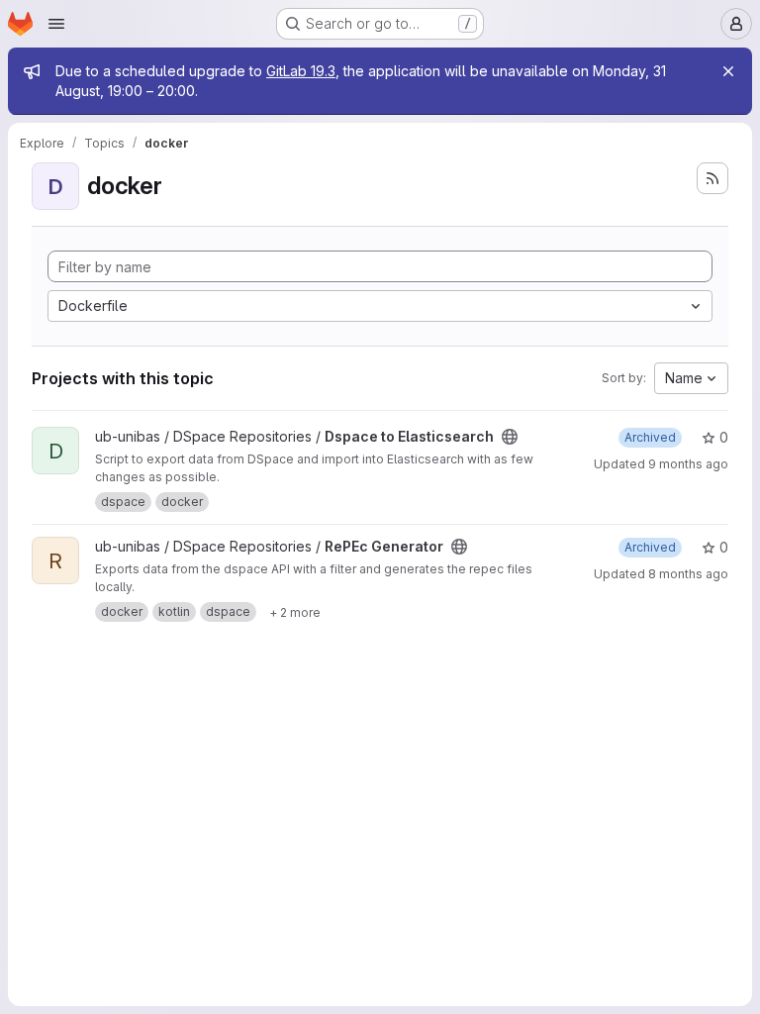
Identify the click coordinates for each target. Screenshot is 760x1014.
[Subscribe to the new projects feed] (712, 178)
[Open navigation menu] (56, 24)
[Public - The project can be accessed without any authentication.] (510, 437)
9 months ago (688, 463)
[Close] (728, 71)
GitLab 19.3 (300, 70)
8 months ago (688, 573)
